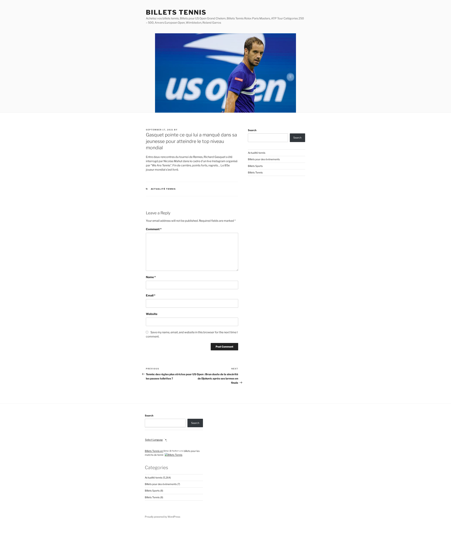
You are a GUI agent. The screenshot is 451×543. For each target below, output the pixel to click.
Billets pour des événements (264, 159)
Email (150, 295)
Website (151, 314)
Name (151, 277)
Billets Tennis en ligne (157, 450)
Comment (154, 229)
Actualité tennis (163, 189)
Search (252, 130)
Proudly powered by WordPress (162, 516)
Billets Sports (255, 165)
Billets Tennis (176, 12)
